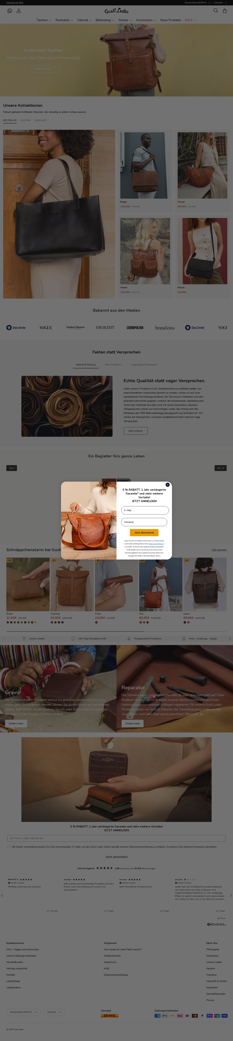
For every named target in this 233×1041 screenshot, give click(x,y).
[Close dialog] (168, 485)
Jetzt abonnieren (144, 532)
